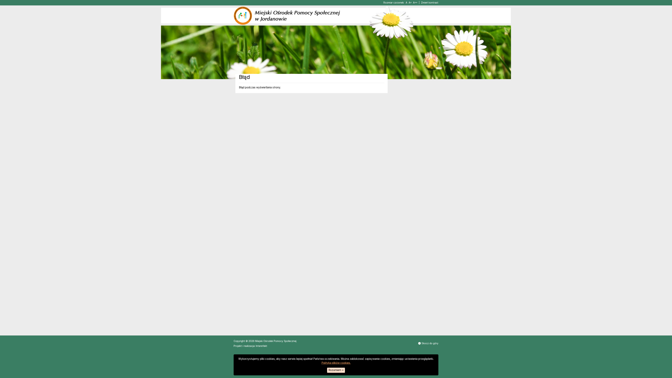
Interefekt (261, 346)
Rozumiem (336, 370)
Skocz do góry (430, 343)
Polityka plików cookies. (336, 363)
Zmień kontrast (429, 2)
